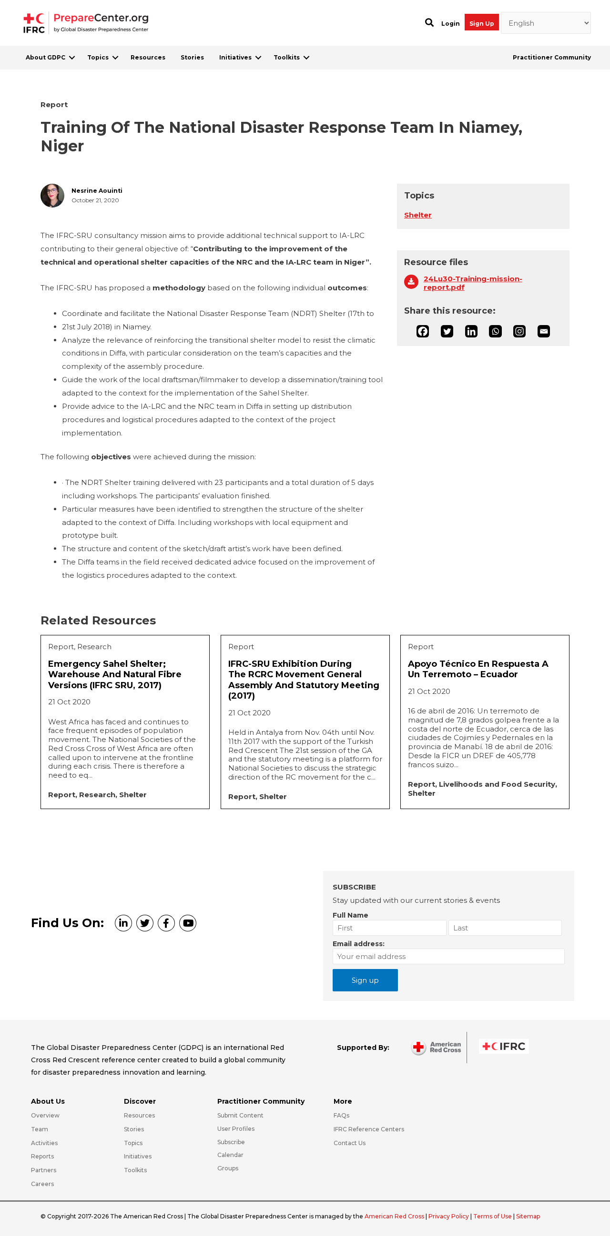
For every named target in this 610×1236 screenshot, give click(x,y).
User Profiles (235, 1128)
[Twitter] (447, 331)
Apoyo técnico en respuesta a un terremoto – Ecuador (478, 669)
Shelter (418, 214)
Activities (44, 1143)
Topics (98, 57)
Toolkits (287, 57)
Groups (227, 1168)
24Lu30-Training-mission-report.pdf (473, 283)
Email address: (359, 943)
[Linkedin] (471, 331)
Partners (43, 1170)
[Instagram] (519, 331)
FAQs (341, 1115)
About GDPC (45, 57)
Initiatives (235, 57)
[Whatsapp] (495, 331)
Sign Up (481, 23)
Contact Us (350, 1143)
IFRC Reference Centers (369, 1129)
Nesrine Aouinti (96, 191)
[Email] (544, 331)
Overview (45, 1115)
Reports (42, 1156)
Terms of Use (492, 1216)
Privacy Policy (449, 1216)
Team (39, 1129)
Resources (148, 57)
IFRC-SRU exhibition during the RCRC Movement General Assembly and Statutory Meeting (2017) (303, 680)
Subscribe (231, 1142)
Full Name (350, 915)
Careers (42, 1183)
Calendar (230, 1154)
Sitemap (528, 1216)
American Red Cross (395, 1216)
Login (450, 23)
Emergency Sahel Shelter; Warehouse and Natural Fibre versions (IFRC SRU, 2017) (115, 675)
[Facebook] (423, 331)
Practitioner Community (552, 57)
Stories (192, 57)
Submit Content (240, 1115)
